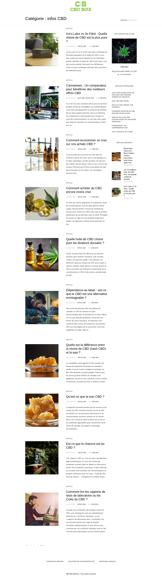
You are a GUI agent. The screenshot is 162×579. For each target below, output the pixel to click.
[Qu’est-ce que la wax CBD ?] (41, 410)
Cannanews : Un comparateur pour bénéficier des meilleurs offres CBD (86, 89)
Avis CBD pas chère (120, 101)
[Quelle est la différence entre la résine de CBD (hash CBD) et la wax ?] (41, 360)
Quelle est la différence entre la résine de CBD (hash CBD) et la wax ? (86, 348)
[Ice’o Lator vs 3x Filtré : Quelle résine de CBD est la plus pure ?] (41, 49)
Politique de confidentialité (81, 561)
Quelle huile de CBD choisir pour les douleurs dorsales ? (124, 119)
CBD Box (95, 46)
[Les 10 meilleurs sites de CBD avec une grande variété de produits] (116, 175)
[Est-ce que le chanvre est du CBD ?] (41, 457)
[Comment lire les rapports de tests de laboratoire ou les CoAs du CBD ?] (41, 509)
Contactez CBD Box (55, 561)
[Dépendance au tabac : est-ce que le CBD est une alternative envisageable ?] (41, 307)
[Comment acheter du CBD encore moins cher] (41, 203)
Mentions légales (107, 561)
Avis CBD (81, 98)
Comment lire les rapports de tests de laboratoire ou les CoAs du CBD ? (85, 495)
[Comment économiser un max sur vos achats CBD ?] (41, 154)
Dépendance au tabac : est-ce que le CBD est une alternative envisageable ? (86, 293)
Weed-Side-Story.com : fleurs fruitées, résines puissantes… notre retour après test (129, 155)
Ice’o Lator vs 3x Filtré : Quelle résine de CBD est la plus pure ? (86, 37)
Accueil (123, 20)
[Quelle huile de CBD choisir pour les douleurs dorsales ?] (41, 254)
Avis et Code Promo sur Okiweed (122, 106)
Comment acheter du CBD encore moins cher (123, 112)
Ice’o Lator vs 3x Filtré (122, 132)
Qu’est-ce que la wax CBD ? (85, 396)
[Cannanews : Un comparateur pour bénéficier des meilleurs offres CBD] (41, 102)
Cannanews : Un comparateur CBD (119, 126)
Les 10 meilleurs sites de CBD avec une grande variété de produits (123, 95)
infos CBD (82, 46)
